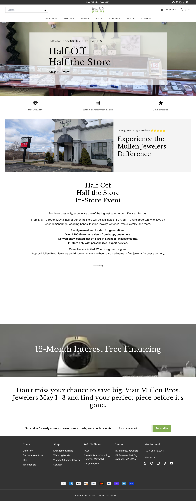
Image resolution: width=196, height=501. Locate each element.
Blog (25, 460)
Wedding (69, 18)
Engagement (52, 18)
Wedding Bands (61, 455)
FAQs (86, 450)
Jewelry (84, 18)
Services (130, 18)
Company (146, 18)
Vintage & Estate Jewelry (66, 460)
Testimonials (29, 464)
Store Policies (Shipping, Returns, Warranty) (97, 457)
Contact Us (111, 495)
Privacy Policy (91, 463)
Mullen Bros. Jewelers (126, 450)
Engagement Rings (63, 450)
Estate (98, 18)
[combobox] (26, 10)
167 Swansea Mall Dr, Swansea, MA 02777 (126, 457)
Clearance (114, 18)
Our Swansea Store (33, 455)
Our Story (28, 450)
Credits (101, 495)
